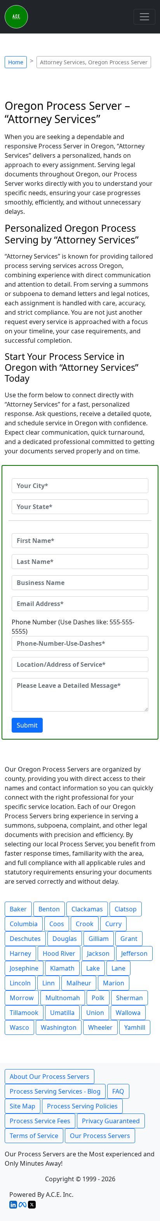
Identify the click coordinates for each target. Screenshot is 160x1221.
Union (95, 1012)
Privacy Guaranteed (111, 1121)
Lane (118, 968)
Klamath (62, 968)
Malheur (78, 983)
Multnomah (62, 998)
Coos (56, 924)
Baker (18, 909)
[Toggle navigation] (144, 17)
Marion (113, 983)
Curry (113, 924)
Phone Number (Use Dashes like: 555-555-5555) (73, 627)
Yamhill (134, 1027)
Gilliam (99, 938)
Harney (20, 953)
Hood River (59, 953)
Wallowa (128, 1012)
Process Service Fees (40, 1121)
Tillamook (24, 1012)
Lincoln (20, 983)
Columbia (24, 924)
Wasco (19, 1027)
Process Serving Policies (82, 1106)
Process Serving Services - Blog (55, 1091)
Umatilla (62, 1012)
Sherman (129, 998)
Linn (48, 983)
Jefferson (134, 953)
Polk (98, 998)
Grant (128, 938)
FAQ (118, 1091)
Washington (59, 1027)
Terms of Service (34, 1135)
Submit (27, 725)
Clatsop (126, 909)
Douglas (64, 938)
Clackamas (87, 909)
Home (15, 62)
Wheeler (100, 1027)
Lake (93, 968)
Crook (85, 924)
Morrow (22, 998)
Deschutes (25, 938)
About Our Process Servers (49, 1076)
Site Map (22, 1106)
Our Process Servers (100, 1135)
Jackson (98, 953)
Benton (49, 909)
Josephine (24, 968)
